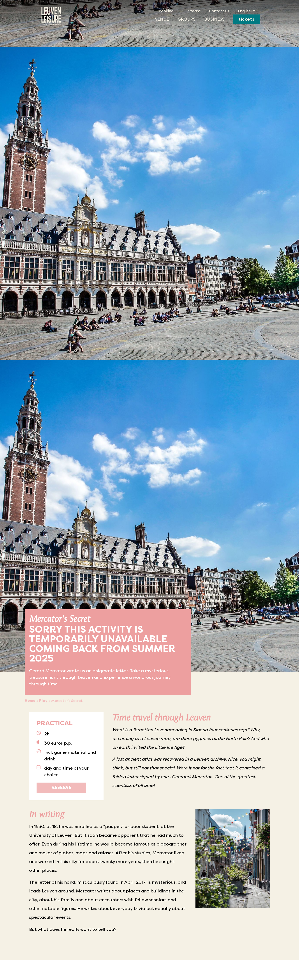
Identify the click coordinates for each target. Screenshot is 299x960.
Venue (162, 19)
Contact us (219, 11)
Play (43, 701)
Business (214, 19)
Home (30, 701)
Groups (186, 19)
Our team (191, 11)
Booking (166, 11)
